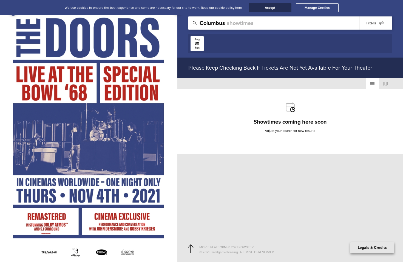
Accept (270, 7)
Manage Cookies (317, 7)
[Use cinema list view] (372, 83)
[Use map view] (385, 83)
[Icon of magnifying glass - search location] (194, 23)
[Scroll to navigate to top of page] (190, 248)
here (238, 7)
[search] (290, 23)
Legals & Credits (372, 247)
